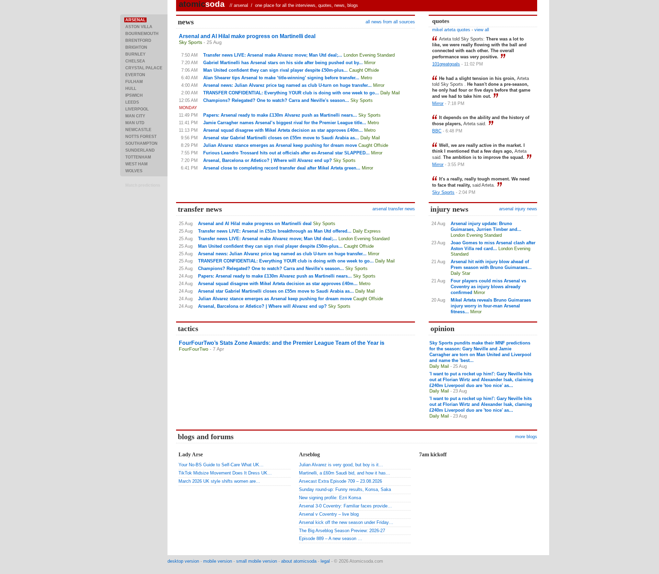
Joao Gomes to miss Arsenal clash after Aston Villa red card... (493, 245)
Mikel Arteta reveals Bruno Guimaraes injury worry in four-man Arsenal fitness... (491, 305)
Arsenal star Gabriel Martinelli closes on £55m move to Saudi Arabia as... (281, 137)
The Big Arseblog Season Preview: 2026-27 (342, 530)
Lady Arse (190, 454)
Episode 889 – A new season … (330, 538)
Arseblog (309, 454)
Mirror (369, 62)
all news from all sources (390, 21)
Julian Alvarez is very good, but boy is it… (341, 464)
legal (325, 561)
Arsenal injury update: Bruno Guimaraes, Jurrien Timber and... (486, 226)
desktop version (183, 561)
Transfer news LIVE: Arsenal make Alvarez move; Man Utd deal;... (272, 55)
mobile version (217, 561)
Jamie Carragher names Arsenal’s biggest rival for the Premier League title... (284, 122)
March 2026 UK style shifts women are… (219, 481)
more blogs (526, 436)
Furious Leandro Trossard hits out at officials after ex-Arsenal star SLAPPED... (286, 152)
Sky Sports (190, 42)
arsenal (241, 5)
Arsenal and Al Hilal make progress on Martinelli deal (247, 36)
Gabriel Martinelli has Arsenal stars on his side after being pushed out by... (283, 62)
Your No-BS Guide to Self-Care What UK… (221, 464)
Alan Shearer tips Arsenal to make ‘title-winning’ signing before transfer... (281, 77)
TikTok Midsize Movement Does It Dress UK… (225, 473)
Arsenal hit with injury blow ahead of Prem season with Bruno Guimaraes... (491, 264)
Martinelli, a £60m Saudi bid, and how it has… (344, 473)
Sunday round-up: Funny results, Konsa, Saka (345, 489)
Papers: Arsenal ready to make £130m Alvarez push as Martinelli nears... (280, 115)
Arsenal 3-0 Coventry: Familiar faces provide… (345, 505)
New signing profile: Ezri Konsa (330, 497)
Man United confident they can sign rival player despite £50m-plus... (275, 70)
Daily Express (367, 231)
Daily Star (460, 273)
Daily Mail (390, 92)
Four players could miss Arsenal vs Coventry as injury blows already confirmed (488, 286)
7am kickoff (433, 454)
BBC (436, 130)
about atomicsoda (298, 561)
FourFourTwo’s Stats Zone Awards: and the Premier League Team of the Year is (281, 343)
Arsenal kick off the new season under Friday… (346, 522)
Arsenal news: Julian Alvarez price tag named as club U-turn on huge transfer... (287, 85)
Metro (366, 77)
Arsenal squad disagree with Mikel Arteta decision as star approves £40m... (283, 130)
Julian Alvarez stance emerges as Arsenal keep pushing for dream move (280, 145)
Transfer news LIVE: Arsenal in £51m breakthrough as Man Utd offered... (274, 231)
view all (481, 29)
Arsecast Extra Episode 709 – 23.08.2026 (340, 481)
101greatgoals (446, 64)
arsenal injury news (518, 208)
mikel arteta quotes (451, 29)
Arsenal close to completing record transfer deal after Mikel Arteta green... (281, 168)
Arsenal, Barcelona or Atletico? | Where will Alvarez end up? (267, 160)
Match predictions (142, 185)
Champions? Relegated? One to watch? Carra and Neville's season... (276, 100)
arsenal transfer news (393, 208)
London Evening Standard (369, 55)
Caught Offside (364, 70)
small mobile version (256, 561)
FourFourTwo (193, 349)
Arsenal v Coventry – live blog (329, 514)
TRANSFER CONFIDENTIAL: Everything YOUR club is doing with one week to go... (291, 92)
